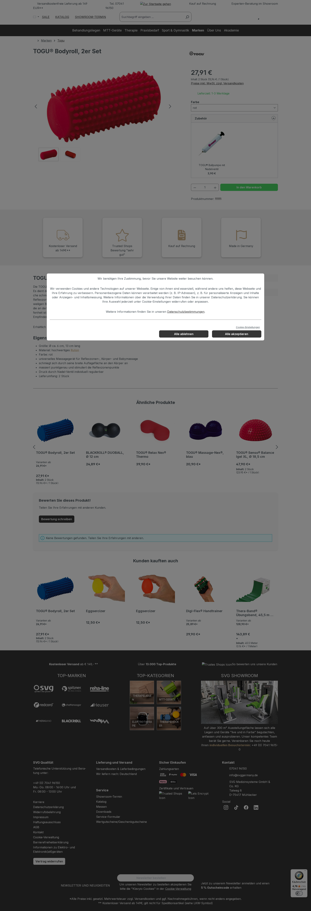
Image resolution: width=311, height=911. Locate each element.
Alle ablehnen (183, 334)
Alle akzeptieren (236, 334)
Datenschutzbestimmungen (185, 311)
